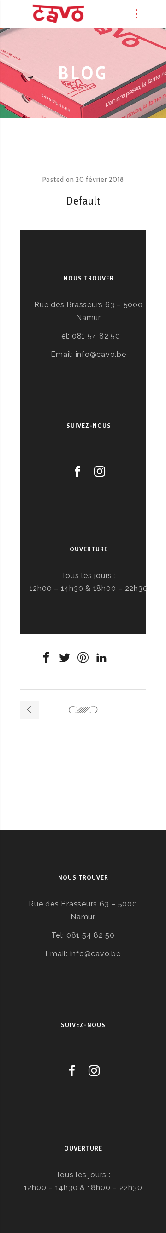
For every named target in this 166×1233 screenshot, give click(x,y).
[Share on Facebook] (46, 658)
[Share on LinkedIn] (101, 658)
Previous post (29, 710)
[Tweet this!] (64, 658)
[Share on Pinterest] (83, 658)
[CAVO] (58, 14)
